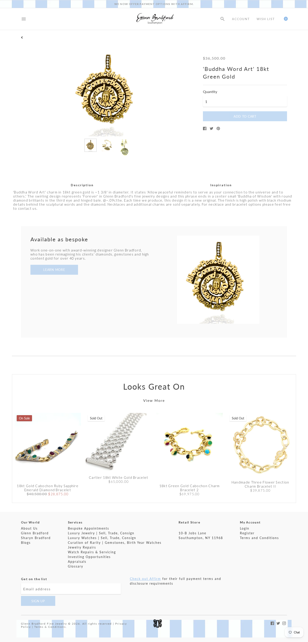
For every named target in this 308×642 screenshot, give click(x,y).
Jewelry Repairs (82, 547)
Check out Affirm (145, 579)
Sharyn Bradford (36, 538)
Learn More (54, 270)
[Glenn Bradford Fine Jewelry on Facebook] (272, 623)
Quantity (210, 92)
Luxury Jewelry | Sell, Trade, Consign (101, 533)
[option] (90, 145)
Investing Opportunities (89, 557)
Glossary (75, 566)
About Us (29, 528)
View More (154, 400)
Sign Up (38, 601)
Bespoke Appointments (88, 528)
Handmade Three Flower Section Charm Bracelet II (260, 484)
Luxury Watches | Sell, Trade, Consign (102, 538)
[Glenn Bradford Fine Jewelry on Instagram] (284, 623)
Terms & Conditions (50, 626)
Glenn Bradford (35, 533)
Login (244, 528)
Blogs (26, 542)
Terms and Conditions (259, 538)
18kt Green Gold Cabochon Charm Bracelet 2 (189, 488)
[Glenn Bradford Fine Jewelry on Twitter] (278, 623)
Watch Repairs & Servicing (92, 552)
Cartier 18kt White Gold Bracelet (118, 477)
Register (247, 533)
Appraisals (77, 561)
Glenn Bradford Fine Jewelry (44, 623)
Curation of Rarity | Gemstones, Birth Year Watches (114, 542)
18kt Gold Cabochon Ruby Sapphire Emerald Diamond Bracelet (47, 488)
